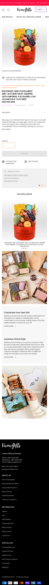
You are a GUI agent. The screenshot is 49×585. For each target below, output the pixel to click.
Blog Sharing (7, 492)
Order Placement (8, 496)
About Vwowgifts (8, 480)
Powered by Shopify (22, 577)
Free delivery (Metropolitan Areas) (16, 175)
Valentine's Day (7, 551)
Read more (6, 129)
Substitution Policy (11, 181)
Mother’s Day (6, 555)
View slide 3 (44, 185)
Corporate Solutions (9, 488)
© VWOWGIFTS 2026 (8, 577)
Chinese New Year (8, 547)
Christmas (6, 563)
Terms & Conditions (11, 178)
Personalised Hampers (10, 484)
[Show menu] (3, 10)
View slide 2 (41, 185)
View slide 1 (39, 185)
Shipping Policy (8, 523)
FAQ (3, 515)
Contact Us (6, 536)
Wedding (5, 567)
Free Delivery (6, 519)
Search (4, 511)
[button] (40, 9)
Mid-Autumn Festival (9, 559)
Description (6, 112)
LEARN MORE (8, 326)
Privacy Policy (7, 531)
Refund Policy (7, 527)
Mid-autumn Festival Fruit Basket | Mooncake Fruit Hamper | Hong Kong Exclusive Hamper (23, 87)
